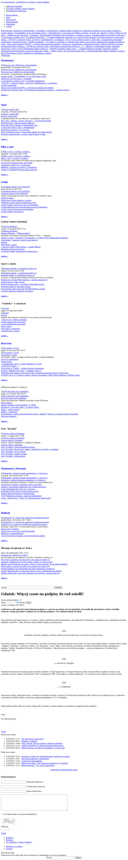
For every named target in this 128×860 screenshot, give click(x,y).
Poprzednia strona (58, 770)
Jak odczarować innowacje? (33, 739)
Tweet (3, 732)
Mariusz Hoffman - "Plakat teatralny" (15, 233)
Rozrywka (6, 343)
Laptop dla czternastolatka (32, 761)
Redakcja (9, 838)
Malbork (5, 512)
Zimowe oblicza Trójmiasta (11, 440)
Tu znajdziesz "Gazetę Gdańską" (19, 842)
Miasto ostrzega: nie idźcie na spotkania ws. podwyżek (43, 748)
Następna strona (71, 770)
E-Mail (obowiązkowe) (36, 786)
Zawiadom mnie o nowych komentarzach (20, 814)
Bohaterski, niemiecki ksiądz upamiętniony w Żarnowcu (23, 480)
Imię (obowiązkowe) (35, 782)
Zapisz (78, 858)
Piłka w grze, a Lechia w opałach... (15, 158)
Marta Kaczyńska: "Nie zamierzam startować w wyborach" (45, 763)
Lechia (4, 182)
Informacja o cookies (14, 846)
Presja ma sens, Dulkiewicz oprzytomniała (17, 72)
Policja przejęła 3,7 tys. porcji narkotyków (38, 765)
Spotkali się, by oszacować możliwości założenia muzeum (24, 524)
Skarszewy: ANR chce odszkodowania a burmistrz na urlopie (45, 756)
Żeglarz (4, 315)
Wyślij (3, 833)
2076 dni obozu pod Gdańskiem (13, 398)
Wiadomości (7, 60)
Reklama (9, 840)
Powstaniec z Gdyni (9, 355)
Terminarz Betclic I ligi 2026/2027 (14, 194)
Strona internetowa (34, 791)
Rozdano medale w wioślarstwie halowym (17, 275)
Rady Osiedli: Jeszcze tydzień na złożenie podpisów (42, 743)
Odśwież (4, 826)
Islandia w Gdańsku (29, 741)
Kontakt (9, 849)
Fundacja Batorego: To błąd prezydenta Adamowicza (43, 746)
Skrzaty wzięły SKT (9, 116)
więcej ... (4, 95)
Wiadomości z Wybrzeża (13, 468)
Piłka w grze (7, 146)
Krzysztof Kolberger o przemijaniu (35, 759)
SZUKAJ (58, 588)
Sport (4, 104)
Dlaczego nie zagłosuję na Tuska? (14, 555)
